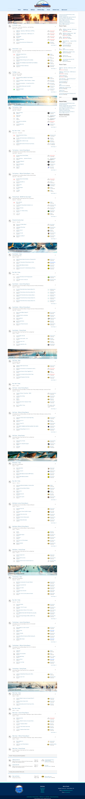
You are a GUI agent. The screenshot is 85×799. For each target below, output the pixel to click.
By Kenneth (52, 321)
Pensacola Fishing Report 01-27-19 (22, 429)
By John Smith (52, 377)
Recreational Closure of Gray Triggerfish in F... (24, 371)
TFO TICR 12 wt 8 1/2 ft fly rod (22, 279)
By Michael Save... (53, 289)
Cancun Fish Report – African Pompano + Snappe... (25, 80)
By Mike (51, 187)
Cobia (17, 118)
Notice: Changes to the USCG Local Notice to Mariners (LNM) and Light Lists (66, 20)
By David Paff (52, 265)
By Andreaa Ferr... (53, 607)
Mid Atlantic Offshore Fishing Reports (20, 526)
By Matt (51, 213)
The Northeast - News (17, 576)
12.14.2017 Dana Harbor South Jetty (23, 726)
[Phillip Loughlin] (43, 777)
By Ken (51, 653)
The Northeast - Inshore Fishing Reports (21, 622)
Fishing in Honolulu (19, 207)
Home (19, 9)
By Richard (52, 703)
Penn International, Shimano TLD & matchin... (24, 610)
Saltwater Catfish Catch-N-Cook (22, 365)
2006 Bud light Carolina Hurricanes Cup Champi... (25, 143)
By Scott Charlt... (52, 396)
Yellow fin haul (19, 184)
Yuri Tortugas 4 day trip (20, 335)
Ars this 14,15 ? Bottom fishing (22, 210)
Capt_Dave (65, 31)
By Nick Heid (52, 698)
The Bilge (14, 72)
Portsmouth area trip (20, 508)
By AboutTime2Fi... (53, 115)
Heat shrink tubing (19, 604)
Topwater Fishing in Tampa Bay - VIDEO (23, 393)
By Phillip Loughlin (48, 777)
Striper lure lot (19, 491)
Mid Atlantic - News (16, 462)
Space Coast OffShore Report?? (22, 312)
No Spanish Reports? (20, 161)
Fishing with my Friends (20, 440)
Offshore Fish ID (16, 759)
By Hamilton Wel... (53, 615)
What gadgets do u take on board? (22, 627)
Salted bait (18, 650)
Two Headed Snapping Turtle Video (22, 377)
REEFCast (25, 9)
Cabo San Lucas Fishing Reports (22, 744)
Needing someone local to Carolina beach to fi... (25, 560)
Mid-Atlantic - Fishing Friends (18, 549)
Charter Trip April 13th (20, 554)
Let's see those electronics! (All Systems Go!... (24, 42)
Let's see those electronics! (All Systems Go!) (68, 60)
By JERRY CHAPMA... (53, 744)
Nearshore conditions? (20, 235)
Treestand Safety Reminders (21, 519)
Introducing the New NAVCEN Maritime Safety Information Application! (67, 15)
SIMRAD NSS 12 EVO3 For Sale (22, 140)
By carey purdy (52, 514)
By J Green (52, 493)
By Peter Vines (52, 86)
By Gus (51, 371)
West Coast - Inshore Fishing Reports (20, 712)
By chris (51, 673)
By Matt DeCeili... (53, 124)
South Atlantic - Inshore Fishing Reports (21, 284)
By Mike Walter (52, 590)
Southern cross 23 (19, 470)
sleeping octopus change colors (22, 701)
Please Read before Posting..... (22, 135)
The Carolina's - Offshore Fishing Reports (21, 173)
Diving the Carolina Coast (17, 220)
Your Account (42, 788)
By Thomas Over (52, 537)
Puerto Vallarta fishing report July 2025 (23, 86)
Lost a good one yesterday (21, 121)
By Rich (51, 650)
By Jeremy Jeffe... (53, 207)
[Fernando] (43, 761)
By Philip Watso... (53, 417)
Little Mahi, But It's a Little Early (22, 315)
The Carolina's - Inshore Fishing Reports (21, 150)
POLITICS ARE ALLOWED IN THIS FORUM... (24, 77)
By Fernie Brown (52, 235)
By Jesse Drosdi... (53, 227)
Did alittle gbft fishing (20, 656)
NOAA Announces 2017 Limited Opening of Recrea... (26, 267)
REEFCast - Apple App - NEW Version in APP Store (70, 30)
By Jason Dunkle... (53, 557)
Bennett (65, 45)
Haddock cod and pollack (21, 653)
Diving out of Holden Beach (21, 224)
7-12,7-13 (18, 213)
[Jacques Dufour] (43, 766)
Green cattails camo (48, 776)
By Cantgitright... (52, 143)
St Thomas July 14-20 (20, 341)
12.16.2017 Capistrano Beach (21, 723)
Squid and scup (19, 630)
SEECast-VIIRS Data (20, 39)
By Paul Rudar (52, 88)
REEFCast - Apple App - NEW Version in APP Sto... (25, 30)
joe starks (65, 56)
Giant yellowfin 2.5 (19, 741)
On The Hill (14, 25)
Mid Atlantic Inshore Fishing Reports (20, 503)
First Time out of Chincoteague (22, 540)
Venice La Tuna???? (20, 423)
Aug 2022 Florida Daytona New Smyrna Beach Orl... (25, 292)
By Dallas (51, 338)
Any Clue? (46, 765)
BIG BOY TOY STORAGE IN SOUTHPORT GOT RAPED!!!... (27, 62)
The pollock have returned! (21, 590)
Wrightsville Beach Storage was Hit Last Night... (25, 59)
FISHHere (42, 792)
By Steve (51, 230)
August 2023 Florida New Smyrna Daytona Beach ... (25, 295)
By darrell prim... (52, 662)
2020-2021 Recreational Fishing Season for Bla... (25, 262)
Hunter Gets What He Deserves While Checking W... (25, 636)
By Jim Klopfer (52, 401)
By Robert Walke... (53, 440)
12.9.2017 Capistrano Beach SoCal (22, 729)
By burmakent (52, 224)
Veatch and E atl (19, 659)
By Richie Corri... (52, 315)
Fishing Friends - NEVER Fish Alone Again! (21, 196)
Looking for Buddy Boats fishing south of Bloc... (25, 674)
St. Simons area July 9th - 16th (22, 338)
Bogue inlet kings (19, 112)
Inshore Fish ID (15, 764)
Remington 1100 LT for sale (21, 607)
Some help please (19, 468)
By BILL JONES (52, 405)
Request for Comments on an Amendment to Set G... (26, 368)
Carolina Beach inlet (20, 124)
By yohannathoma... (53, 393)
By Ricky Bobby (52, 612)
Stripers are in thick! (20, 587)
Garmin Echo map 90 (20, 496)
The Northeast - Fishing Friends (19, 668)
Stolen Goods (15, 48)
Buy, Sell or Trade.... (16, 130)
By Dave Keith (52, 741)
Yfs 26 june (18, 537)
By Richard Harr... (53, 112)
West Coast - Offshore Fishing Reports (20, 736)
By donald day (52, 604)
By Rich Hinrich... (53, 335)
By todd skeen (52, 65)
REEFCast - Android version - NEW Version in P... (25, 33)
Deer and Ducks (15, 776)
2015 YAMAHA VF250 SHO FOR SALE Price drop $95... (26, 612)
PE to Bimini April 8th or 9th (21, 344)
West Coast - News (16, 693)
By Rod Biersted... (53, 262)
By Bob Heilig (52, 554)
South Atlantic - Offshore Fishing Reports (21, 307)
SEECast (33, 9)
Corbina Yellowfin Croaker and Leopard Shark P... (25, 698)
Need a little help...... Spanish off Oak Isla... (24, 158)
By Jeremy (51, 723)
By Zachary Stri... (52, 429)
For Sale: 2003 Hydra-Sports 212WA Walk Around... (25, 138)
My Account (64, 9)
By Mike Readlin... (53, 323)
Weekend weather (19, 543)
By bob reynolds (52, 496)
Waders (17, 398)
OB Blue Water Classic (20, 638)
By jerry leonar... (52, 488)
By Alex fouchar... (53, 365)
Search (60, 97)
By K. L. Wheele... (53, 656)
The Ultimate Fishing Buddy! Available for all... (24, 205)
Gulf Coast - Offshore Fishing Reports (20, 412)
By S (51, 57)
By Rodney (52, 42)
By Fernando (52, 80)
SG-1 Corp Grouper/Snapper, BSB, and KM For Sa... (26, 615)
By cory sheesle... (53, 312)
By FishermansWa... (53, 204)
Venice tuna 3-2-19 (19, 420)
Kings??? (18, 167)
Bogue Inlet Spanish (20, 164)
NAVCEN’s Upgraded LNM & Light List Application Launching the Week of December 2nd (67, 17)
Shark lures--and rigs (20, 662)
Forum (48, 9)
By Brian (51, 491)
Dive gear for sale (19, 233)
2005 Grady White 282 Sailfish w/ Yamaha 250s (25, 485)
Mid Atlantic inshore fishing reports (22, 517)
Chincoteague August (20, 534)
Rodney (65, 52)
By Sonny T (52, 398)
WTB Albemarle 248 (20, 493)
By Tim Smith (52, 511)
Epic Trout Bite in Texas (20, 405)
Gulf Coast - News (16, 360)
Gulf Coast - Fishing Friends (18, 435)
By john (51, 59)
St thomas (18, 446)
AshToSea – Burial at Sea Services (52, 796)
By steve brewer (52, 423)
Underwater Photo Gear (20, 227)
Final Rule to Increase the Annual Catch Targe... (25, 374)
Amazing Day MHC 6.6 (20, 181)
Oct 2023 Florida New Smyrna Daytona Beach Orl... (25, 289)
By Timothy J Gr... (53, 534)
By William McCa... (53, 276)
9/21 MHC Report (19, 187)
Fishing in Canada (19, 633)
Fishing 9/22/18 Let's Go (20, 557)
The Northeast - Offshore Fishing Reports (21, 645)
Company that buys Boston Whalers (22, 488)
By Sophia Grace (52, 543)
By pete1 (51, 62)
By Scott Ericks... (52, 344)
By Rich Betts (52, 630)
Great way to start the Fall (21, 584)
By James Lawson (53, 560)
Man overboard (19, 202)
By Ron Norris (52, 508)
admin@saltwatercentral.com (67, 790)
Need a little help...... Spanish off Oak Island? (69, 41)
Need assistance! (19, 318)
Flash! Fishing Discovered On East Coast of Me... (25, 704)
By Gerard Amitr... (53, 517)
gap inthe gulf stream (20, 321)
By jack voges (52, 468)
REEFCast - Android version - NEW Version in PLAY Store (69, 34)
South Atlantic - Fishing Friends (19, 330)
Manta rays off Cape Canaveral (22, 323)
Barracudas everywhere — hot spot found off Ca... (25, 83)
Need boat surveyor (20, 89)
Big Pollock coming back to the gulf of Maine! (24, 582)
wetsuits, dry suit (19, 230)
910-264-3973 (67, 792)
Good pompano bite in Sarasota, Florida (23, 401)
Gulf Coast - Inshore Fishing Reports (20, 388)
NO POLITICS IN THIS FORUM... (22, 155)
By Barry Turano (52, 470)
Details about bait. (19, 718)
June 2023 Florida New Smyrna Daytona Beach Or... (26, 297)
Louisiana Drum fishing (20, 396)
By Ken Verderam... (53, 610)
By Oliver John (52, 259)
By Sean (51, 420)
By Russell (51, 341)
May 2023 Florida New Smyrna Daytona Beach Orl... (26, 300)
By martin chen (52, 584)
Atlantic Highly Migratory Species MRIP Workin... (25, 473)
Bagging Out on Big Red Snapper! (22, 443)
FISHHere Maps (40, 9)
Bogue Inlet (18, 115)
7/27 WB (17, 190)
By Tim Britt (52, 166)
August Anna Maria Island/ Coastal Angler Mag (24, 417)
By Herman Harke (53, 135)
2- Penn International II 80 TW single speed (24, 276)
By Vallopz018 (52, 627)
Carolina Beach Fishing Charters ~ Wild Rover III (36, 796)
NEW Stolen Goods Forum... (21, 54)
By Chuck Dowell (53, 232)
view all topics (53, 45)
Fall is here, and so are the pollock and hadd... (24, 593)
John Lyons (65, 43)
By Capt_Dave (52, 30)
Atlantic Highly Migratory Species (22, 265)
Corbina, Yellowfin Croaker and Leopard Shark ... (25, 720)
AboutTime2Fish (66, 49)
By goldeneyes (52, 210)
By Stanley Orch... (53, 443)
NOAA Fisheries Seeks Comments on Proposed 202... (26, 259)
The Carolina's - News (17, 107)
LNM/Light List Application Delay (64, 21)
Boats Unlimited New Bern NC (21, 57)
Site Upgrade (18, 36)
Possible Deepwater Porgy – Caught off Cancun (49, 760)
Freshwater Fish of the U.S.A (21, 514)
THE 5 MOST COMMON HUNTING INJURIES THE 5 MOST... (27, 426)
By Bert (51, 54)
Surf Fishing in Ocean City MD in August (23, 511)
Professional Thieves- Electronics (22, 65)
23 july (17, 531)
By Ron (51, 181)
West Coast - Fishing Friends (18, 748)
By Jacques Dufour (48, 766)
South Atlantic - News (17, 254)
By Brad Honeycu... (53, 318)
